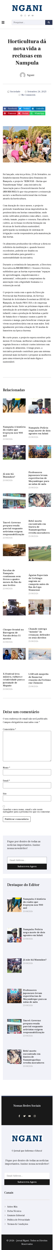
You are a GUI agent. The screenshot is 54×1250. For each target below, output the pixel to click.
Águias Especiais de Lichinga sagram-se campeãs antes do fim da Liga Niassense (39, 583)
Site (5, 794)
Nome (6, 767)
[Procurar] (48, 22)
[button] (10, 109)
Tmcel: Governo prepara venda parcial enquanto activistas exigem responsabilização (13, 528)
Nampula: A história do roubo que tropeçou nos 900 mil (14, 431)
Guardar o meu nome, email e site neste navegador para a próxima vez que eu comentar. (26, 810)
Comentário (9, 729)
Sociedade (15, 91)
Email (6, 781)
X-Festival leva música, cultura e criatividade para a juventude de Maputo (13, 679)
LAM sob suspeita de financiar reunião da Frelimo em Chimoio (40, 678)
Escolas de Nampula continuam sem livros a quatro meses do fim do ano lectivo (12, 578)
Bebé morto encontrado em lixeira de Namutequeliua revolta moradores (39, 526)
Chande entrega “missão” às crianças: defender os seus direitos (39, 633)
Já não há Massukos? (9, 475)
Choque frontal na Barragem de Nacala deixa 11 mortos (13, 634)
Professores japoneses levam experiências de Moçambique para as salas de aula (39, 478)
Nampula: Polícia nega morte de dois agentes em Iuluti (40, 430)
